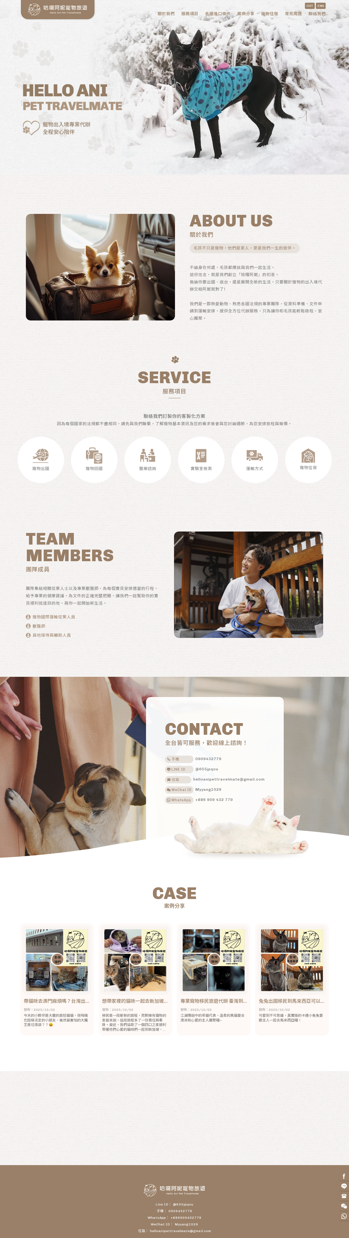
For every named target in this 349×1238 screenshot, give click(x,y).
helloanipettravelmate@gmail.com (180, 1231)
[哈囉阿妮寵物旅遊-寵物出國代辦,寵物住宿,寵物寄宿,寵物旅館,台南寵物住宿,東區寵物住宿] (57, 9)
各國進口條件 (218, 13)
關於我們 (166, 13)
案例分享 (246, 13)
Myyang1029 (186, 1224)
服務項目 (189, 13)
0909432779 (180, 1211)
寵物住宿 (269, 13)
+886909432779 (186, 1218)
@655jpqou (183, 1204)
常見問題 (293, 13)
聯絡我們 (317, 13)
